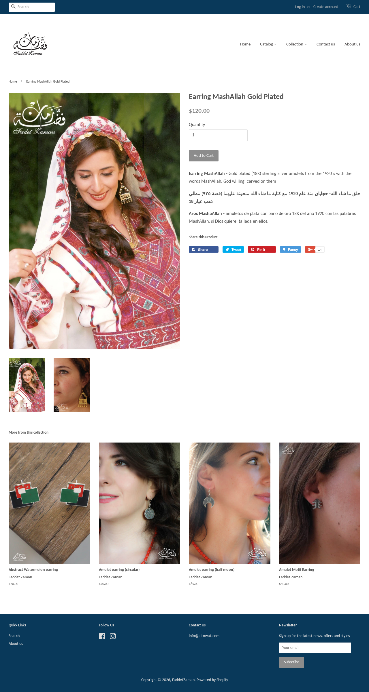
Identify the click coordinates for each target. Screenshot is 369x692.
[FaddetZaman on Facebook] (102, 638)
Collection (295, 44)
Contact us (326, 44)
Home (245, 44)
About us (352, 44)
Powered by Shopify (212, 680)
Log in (300, 7)
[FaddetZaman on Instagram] (113, 638)
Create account (325, 7)
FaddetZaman (183, 680)
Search (14, 636)
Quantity (197, 125)
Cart (356, 7)
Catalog (267, 44)
